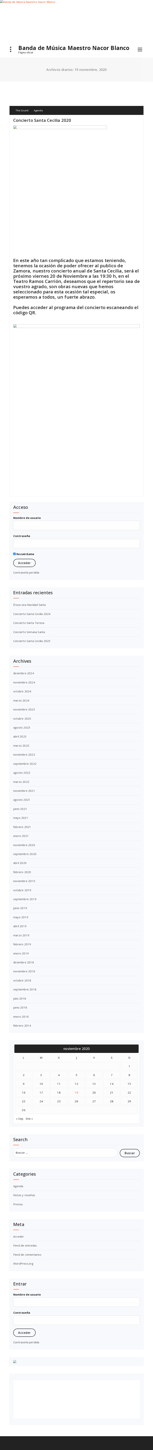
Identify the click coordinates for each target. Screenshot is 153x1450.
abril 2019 (19, 926)
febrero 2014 (22, 1025)
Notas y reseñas (24, 1195)
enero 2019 (21, 953)
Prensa (18, 1204)
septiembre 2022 (24, 763)
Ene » (29, 1118)
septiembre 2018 (24, 989)
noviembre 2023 (24, 709)
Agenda (38, 110)
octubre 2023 (22, 718)
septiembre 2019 (24, 899)
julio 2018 (19, 998)
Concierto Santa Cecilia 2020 (42, 120)
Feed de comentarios (27, 1254)
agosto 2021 (21, 799)
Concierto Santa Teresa (28, 623)
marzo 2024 (21, 700)
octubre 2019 (22, 890)
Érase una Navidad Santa (29, 605)
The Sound (21, 110)
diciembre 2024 (23, 673)
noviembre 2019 (24, 881)
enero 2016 (21, 1016)
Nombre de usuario (27, 518)
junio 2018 (20, 1007)
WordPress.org (23, 1263)
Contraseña (21, 536)
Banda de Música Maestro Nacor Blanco (73, 48)
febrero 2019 (22, 944)
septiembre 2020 (24, 854)
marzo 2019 (21, 935)
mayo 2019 (20, 917)
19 (76, 1092)
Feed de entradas (25, 1245)
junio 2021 (20, 809)
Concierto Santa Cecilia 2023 (32, 641)
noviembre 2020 (24, 845)
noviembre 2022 (24, 754)
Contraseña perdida (26, 572)
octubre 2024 (22, 691)
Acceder (18, 1236)
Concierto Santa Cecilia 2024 (32, 614)
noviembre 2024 (24, 682)
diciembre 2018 (23, 962)
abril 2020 (19, 863)
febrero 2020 (22, 872)
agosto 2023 (21, 727)
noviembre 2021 (24, 791)
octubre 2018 (22, 980)
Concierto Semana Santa (29, 632)
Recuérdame (25, 554)
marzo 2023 (21, 745)
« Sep (19, 1118)
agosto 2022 (21, 772)
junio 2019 (20, 908)
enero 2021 (21, 836)
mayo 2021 (20, 818)
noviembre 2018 (24, 971)
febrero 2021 (22, 827)
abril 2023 (19, 736)
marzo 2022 (21, 782)
